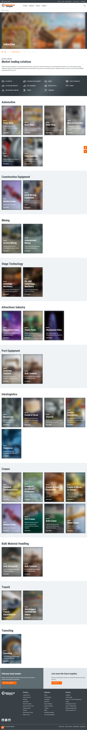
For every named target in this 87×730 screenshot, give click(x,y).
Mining (45, 710)
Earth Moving (30, 196)
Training (67, 701)
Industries (31, 5)
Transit (9, 613)
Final (31, 156)
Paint (50, 124)
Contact (59, 1)
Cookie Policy (61, 726)
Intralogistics (47, 699)
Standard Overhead (10, 488)
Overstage (7, 285)
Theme (30, 330)
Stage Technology (48, 703)
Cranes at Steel (52, 488)
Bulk (31, 373)
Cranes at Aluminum (29, 489)
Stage (75, 81)
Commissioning (69, 697)
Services (38, 5)
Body (29, 124)
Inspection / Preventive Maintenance (73, 699)
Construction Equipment (49, 714)
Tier (5, 156)
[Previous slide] (2, 52)
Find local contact (8, 683)
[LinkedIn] (3, 720)
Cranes (45, 695)
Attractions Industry (48, 706)
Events (63, 1)
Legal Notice (82, 726)
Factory (72, 413)
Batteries (25, 710)
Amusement (11, 330)
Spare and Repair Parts (71, 710)
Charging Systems (27, 708)
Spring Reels (25, 701)
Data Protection (68, 726)
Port (31, 85)
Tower (73, 522)
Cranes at (74, 488)
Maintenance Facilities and (30, 612)
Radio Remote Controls (28, 712)
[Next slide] (5, 52)
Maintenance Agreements (71, 708)
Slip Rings (25, 699)
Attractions (12, 85)
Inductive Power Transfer (28, 706)
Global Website (76, 726)
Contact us (56, 683)
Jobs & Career (76, 1)
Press (8, 123)
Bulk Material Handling (49, 712)
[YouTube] (9, 720)
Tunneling (46, 708)
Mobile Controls (26, 714)
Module (75, 123)
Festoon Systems (27, 697)
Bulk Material (12, 90)
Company (44, 5)
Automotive (46, 701)
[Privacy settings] (2, 727)
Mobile (9, 201)
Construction (34, 81)
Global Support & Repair (71, 703)
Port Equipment (47, 697)
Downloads (83, 1)
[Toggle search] (84, 5)
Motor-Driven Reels (27, 703)
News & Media (68, 1)
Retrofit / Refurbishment (71, 706)
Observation (54, 330)
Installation (68, 695)
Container (7, 372)
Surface (10, 243)
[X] (6, 720)
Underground (30, 241)
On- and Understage (30, 284)
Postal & (31, 415)
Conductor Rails (26, 695)
